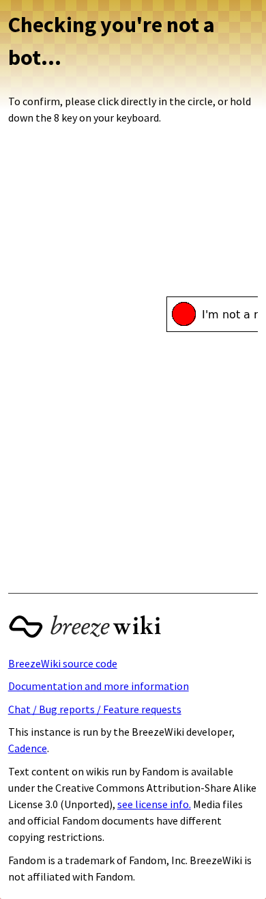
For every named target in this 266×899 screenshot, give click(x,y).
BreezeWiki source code (62, 663)
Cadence (27, 748)
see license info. (154, 804)
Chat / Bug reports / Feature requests (94, 709)
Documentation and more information (98, 686)
